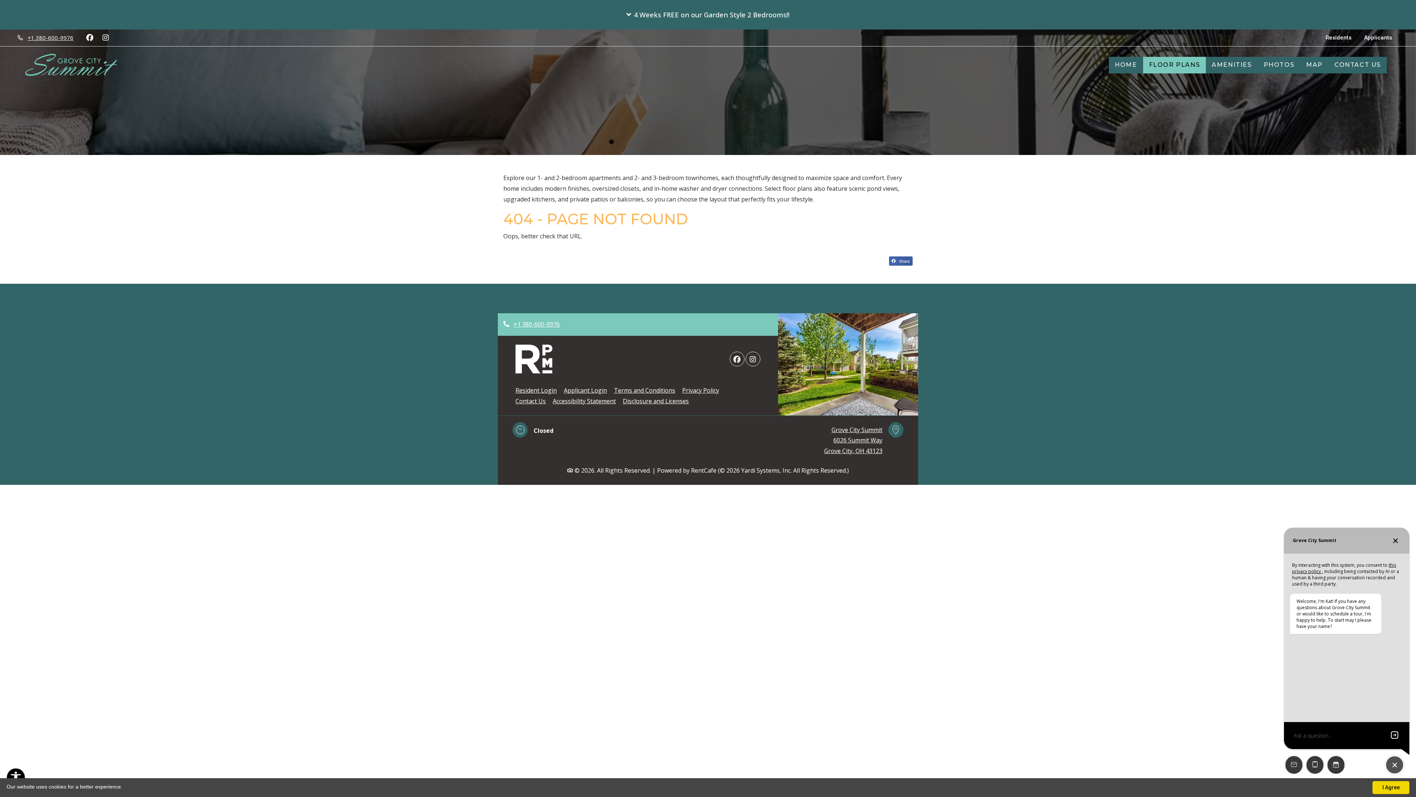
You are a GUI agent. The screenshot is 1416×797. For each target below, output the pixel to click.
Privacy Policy (700, 390)
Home (1126, 64)
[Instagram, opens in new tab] (105, 37)
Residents (1342, 37)
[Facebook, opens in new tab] (89, 37)
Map (1314, 64)
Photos (1279, 64)
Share (904, 261)
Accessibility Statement (584, 401)
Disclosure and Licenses (656, 401)
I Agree (1391, 787)
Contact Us (1358, 64)
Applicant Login (585, 390)
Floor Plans (1174, 64)
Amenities (1232, 64)
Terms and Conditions (644, 390)
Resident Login (536, 390)
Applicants (1381, 37)
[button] (708, 15)
